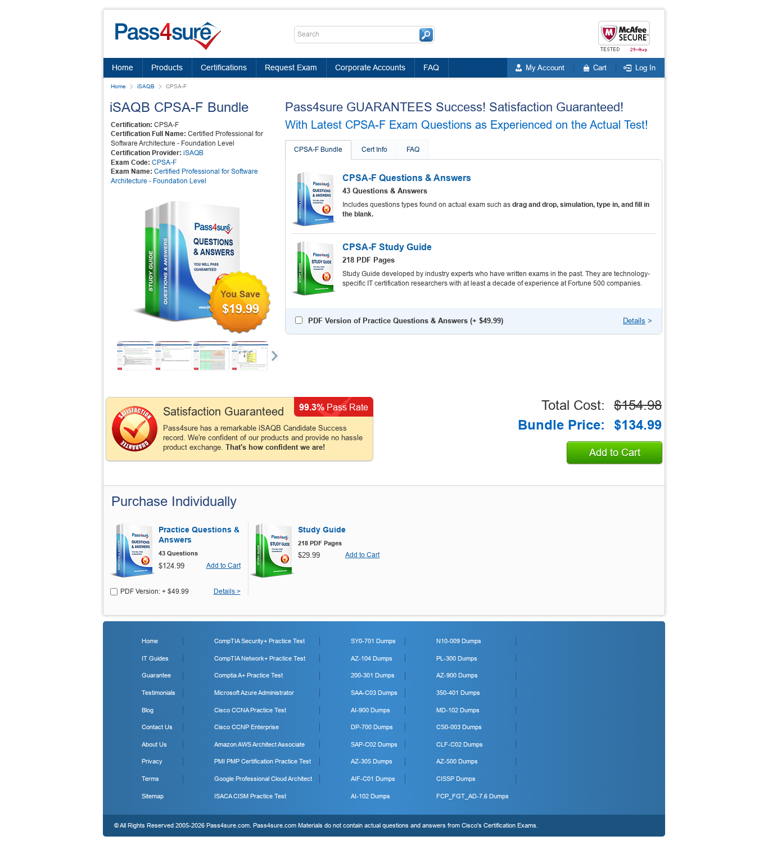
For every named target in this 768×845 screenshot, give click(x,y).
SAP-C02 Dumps (374, 744)
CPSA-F (164, 162)
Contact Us (157, 727)
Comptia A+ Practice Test (248, 675)
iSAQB (146, 86)
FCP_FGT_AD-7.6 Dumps (472, 796)
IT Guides (155, 658)
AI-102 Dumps (370, 796)
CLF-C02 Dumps (459, 744)
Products (167, 67)
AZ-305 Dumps (371, 761)
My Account (545, 68)
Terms (150, 778)
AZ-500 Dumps (457, 761)
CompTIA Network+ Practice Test (259, 658)
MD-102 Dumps (458, 710)
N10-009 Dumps (458, 641)
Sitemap (153, 796)
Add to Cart (614, 452)
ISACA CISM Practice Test (250, 796)
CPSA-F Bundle (318, 149)
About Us (154, 744)
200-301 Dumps (373, 675)
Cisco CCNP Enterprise (246, 727)
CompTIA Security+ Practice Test (259, 641)
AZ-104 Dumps (371, 658)
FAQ (431, 67)
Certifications (224, 67)
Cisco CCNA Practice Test (250, 710)
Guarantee (156, 675)
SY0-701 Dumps (373, 641)
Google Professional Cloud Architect (263, 778)
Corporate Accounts (370, 67)
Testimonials (158, 692)
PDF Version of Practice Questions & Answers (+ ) (405, 321)
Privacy (152, 761)
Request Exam (291, 67)
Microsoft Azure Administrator (254, 692)
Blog (147, 710)
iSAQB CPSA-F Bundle (179, 107)
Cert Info (374, 149)
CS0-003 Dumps (459, 727)
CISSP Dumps (456, 778)
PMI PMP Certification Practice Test (262, 761)
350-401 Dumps (458, 692)
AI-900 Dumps (370, 710)
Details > (227, 591)
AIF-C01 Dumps (373, 778)
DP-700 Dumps (372, 727)
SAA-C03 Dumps (374, 692)
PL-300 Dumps (456, 658)
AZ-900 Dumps (457, 675)
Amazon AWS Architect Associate (259, 744)
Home (122, 67)
